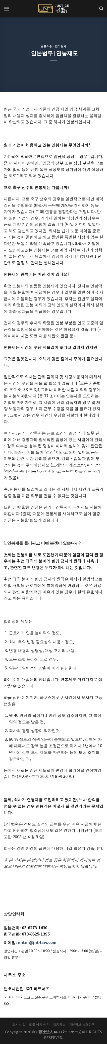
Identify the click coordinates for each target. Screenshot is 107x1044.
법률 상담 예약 (39, 1024)
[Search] (101, 8)
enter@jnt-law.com (37, 942)
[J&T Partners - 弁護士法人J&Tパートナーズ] (53, 8)
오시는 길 (19, 1024)
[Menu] (7, 8)
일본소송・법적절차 (53, 46)
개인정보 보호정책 (82, 1024)
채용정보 (59, 1024)
